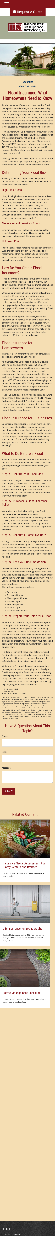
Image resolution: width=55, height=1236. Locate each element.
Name (5, 736)
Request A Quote (29, 11)
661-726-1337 (14, 1234)
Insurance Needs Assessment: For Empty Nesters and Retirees (24, 865)
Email (4, 752)
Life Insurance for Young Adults (22, 928)
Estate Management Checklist (21, 993)
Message (6, 767)
